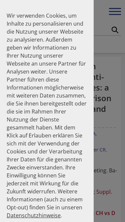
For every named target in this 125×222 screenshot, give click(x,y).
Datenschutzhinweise (34, 215)
